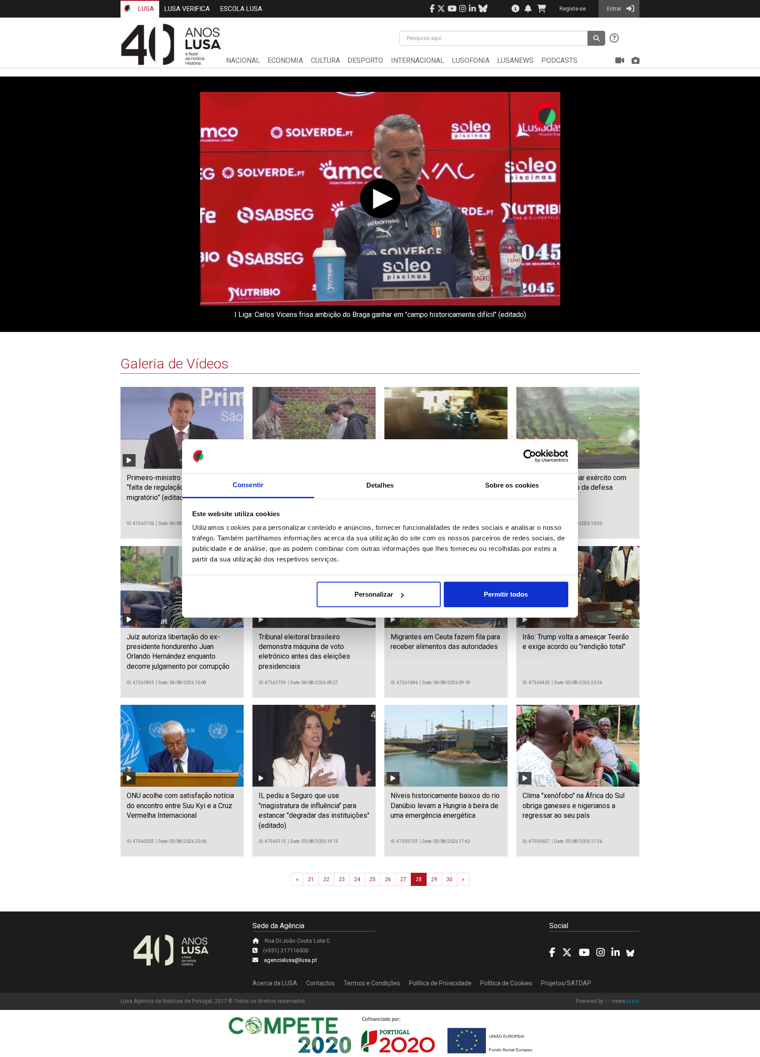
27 (403, 879)
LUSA (145, 9)
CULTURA (325, 60)
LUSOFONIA (471, 60)
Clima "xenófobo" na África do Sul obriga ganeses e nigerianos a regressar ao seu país (573, 805)
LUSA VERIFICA (187, 9)
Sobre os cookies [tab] (512, 485)
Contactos (320, 983)
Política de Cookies (506, 983)
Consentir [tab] (248, 485)
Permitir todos (506, 594)
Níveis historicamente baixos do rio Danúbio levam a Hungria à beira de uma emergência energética (445, 805)
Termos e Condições (371, 983)
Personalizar (373, 594)
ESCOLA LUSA (241, 9)
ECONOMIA (285, 60)
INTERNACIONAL (417, 60)
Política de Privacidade (440, 983)
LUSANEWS (515, 60)
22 (326, 879)
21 (311, 879)
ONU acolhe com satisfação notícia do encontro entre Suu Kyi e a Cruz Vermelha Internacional (180, 805)
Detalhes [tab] (380, 485)
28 (419, 879)
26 (388, 879)
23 (342, 879)
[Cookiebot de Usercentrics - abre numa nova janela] (529, 456)
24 (357, 879)
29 (434, 879)
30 (449, 879)
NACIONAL (243, 60)
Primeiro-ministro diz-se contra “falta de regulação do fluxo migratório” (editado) (175, 488)
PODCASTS (559, 60)
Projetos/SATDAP (566, 983)
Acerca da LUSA (274, 983)
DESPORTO (365, 60)
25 (372, 879)
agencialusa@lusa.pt (290, 960)
